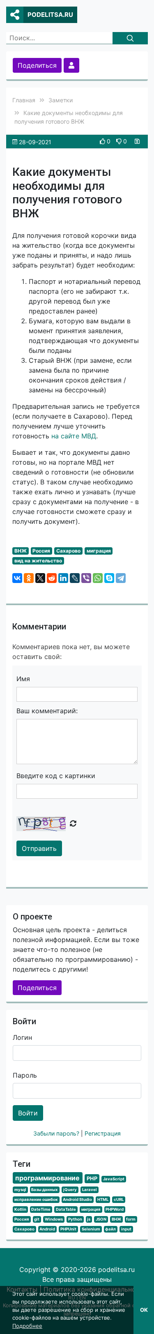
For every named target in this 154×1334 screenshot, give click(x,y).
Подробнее (27, 1325)
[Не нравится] (119, 141)
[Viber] (86, 578)
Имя (23, 679)
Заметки (60, 100)
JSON (101, 1219)
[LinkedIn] (63, 578)
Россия (41, 551)
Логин (22, 1037)
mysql (20, 1189)
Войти (28, 1113)
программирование (47, 1178)
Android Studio (77, 1199)
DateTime (41, 1209)
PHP (92, 1178)
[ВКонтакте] (17, 578)
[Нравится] (103, 141)
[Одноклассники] (29, 578)
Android (47, 1229)
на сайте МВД (73, 436)
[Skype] (109, 578)
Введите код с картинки (55, 776)
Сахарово (68, 551)
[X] (40, 578)
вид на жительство (38, 561)
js (88, 1219)
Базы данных (44, 1189)
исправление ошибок (36, 1199)
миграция (99, 551)
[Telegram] (121, 578)
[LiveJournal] (75, 578)
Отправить (39, 848)
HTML (102, 1199)
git (36, 1219)
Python (75, 1219)
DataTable (66, 1209)
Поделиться (37, 65)
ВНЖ (20, 551)
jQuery (70, 1189)
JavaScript (113, 1179)
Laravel (89, 1189)
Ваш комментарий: (47, 711)
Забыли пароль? (57, 1133)
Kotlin (20, 1209)
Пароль (25, 1075)
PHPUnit (68, 1229)
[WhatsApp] (98, 578)
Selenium (91, 1229)
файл (110, 1229)
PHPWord (115, 1209)
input (126, 1229)
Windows (54, 1219)
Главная (23, 100)
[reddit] (52, 578)
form (131, 1219)
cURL (119, 1199)
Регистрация (103, 1133)
